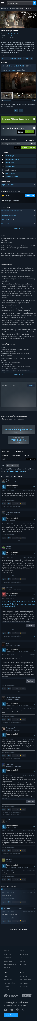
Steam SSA (7, 958)
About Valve (24, 954)
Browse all (30, 140)
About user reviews (7, 419)
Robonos (9, 588)
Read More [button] (30, 625)
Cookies (6, 986)
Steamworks (8, 961)
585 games (9, 589)
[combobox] (20, 3)
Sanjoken (9, 480)
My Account (24, 986)
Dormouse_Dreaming (13, 512)
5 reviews (8, 548)
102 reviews (17, 589)
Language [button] (5, 455)
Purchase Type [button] (18, 451)
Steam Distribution (10, 964)
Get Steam (23, 976)
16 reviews (17, 482)
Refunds (6, 990)
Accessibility (8, 979)
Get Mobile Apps (11, 1015)
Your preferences (19, 419)
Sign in (3, 104)
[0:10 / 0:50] (18, 82)
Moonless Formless (14, 34)
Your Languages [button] (11, 465)
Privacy (6, 976)
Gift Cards (7, 968)
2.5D (26, 58)
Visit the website (7, 219)
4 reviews (8, 514)
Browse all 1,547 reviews (18, 929)
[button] (4, 8)
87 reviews (17, 645)
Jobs (21, 958)
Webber (8, 546)
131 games (9, 699)
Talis (7, 643)
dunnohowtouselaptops (13, 697)
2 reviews (16, 699)
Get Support (24, 983)
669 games (9, 482)
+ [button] (31, 58)
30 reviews (9, 861)
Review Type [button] (5, 451)
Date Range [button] (16, 455)
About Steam (8, 954)
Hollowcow (9, 764)
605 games (9, 645)
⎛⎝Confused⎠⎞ (10, 728)
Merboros (9, 859)
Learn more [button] (30, 195)
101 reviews (18, 766)
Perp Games (11, 36)
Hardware (23, 961)
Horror (4, 58)
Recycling (23, 964)
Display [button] (4, 459)
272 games (9, 730)
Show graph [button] (30, 459)
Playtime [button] (26, 455)
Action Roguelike (15, 58)
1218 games (9, 766)
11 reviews (9, 822)
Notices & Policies (9, 983)
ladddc (8, 820)
